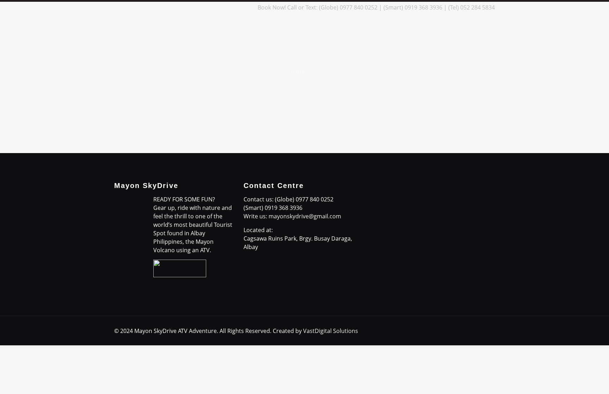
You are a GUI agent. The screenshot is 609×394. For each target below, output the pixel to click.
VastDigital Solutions (330, 331)
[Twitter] (218, 7)
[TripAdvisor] (247, 7)
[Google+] (209, 7)
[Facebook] (199, 7)
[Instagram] (237, 7)
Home (296, 71)
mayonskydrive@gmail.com (305, 216)
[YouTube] (228, 7)
